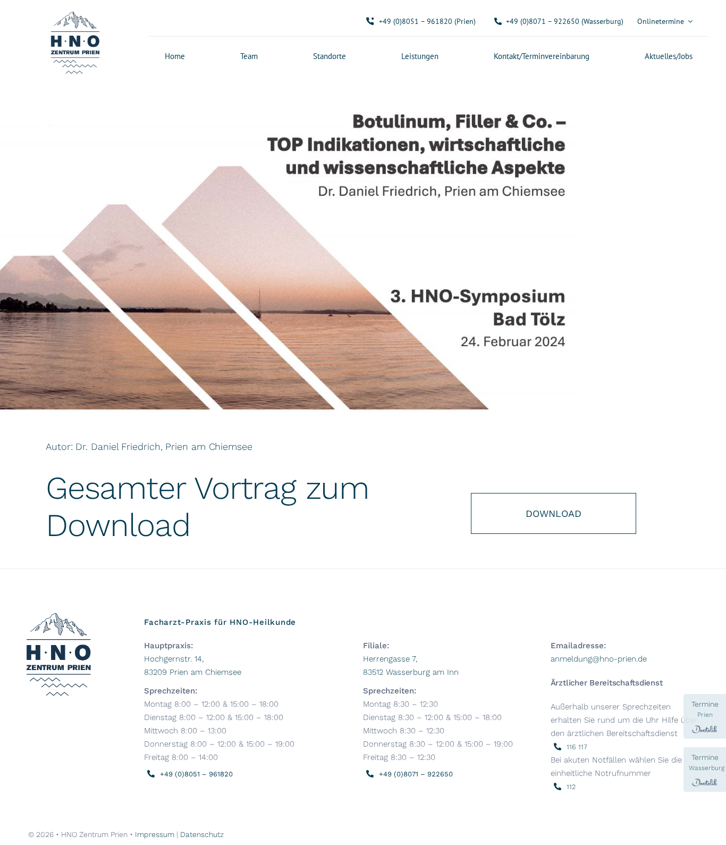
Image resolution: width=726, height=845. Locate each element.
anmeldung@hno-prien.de (599, 659)
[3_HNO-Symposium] (288, 89)
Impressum (154, 834)
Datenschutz (202, 834)
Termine (705, 709)
